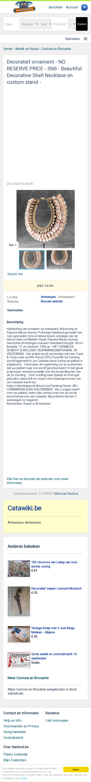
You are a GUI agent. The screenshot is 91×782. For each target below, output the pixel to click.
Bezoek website (52, 301)
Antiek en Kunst (26, 49)
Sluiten (76, 769)
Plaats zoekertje (15, 754)
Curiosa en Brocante (56, 49)
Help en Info (12, 720)
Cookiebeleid (13, 738)
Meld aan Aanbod (66, 493)
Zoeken (81, 24)
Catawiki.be (24, 508)
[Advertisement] (45, 132)
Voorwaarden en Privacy (21, 726)
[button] (45, 219)
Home (7, 49)
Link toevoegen (57, 720)
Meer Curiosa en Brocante (28, 678)
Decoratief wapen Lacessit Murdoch (56, 588)
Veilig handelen (14, 732)
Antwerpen (48, 297)
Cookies (23, 778)
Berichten (56, 7)
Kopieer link (15, 274)
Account (72, 7)
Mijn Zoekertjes (14, 760)
